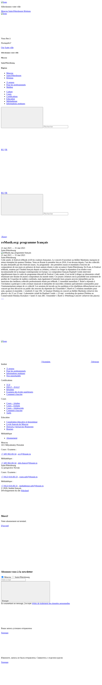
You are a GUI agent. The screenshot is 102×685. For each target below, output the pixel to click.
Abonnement (11, 438)
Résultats (10, 389)
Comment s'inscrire (14, 394)
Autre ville (9, 47)
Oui (2, 47)
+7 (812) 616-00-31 (9, 486)
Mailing (9, 87)
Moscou (4, 11)
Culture (9, 92)
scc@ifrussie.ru (24, 454)
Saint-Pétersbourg (16, 11)
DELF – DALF (13, 387)
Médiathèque (11, 101)
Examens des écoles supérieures (19, 392)
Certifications (12, 96)
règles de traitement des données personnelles (51, 603)
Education (10, 99)
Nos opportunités (13, 376)
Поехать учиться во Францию (19, 427)
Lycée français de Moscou (17, 424)
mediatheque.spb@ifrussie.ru (31, 486)
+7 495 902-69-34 (8, 454)
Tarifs (8, 413)
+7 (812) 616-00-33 (9, 477)
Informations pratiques (15, 103)
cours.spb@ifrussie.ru (28, 477)
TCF (8, 385)
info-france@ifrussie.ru (27, 463)
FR (6, 149)
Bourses (9, 429)
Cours (8, 94)
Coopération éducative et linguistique (21, 422)
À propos (10, 82)
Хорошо (4, 633)
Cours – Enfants (13, 406)
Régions (27, 11)
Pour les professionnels (16, 85)
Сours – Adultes (13, 403)
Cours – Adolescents (15, 408)
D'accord (5, 526)
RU (2, 149)
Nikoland (25, 490)
